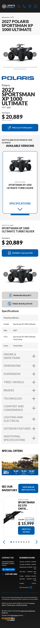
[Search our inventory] (19, 6)
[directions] (30, 6)
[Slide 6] (23, 542)
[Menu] (35, 6)
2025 (9, 107)
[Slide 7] (26, 542)
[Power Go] (20, 619)
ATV (12, 17)
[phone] (24, 6)
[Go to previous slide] (5, 54)
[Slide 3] (16, 542)
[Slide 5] (21, 542)
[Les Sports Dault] (8, 6)
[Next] (36, 542)
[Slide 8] (28, 542)
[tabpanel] (28, 572)
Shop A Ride (14, 615)
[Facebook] (31, 587)
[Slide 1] (20, 214)
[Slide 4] (18, 542)
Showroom (5, 17)
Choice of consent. (21, 605)
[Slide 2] (13, 542)
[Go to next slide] (34, 54)
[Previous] (4, 542)
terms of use (11, 605)
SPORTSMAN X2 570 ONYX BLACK (26, 505)
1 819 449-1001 (11, 574)
